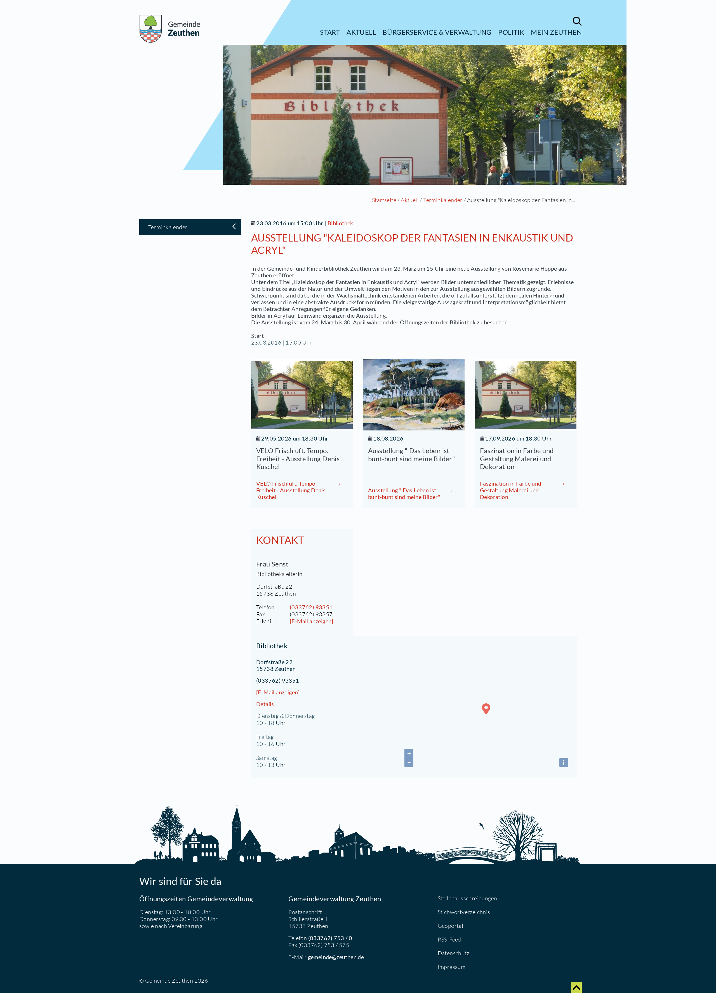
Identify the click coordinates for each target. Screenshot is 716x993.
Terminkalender (443, 199)
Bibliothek (340, 223)
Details (265, 704)
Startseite (384, 199)
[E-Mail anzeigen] (311, 621)
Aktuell (361, 32)
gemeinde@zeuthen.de (336, 957)
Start (330, 32)
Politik (511, 32)
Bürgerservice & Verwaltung (437, 32)
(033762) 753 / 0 (330, 938)
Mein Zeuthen (556, 32)
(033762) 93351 (311, 607)
